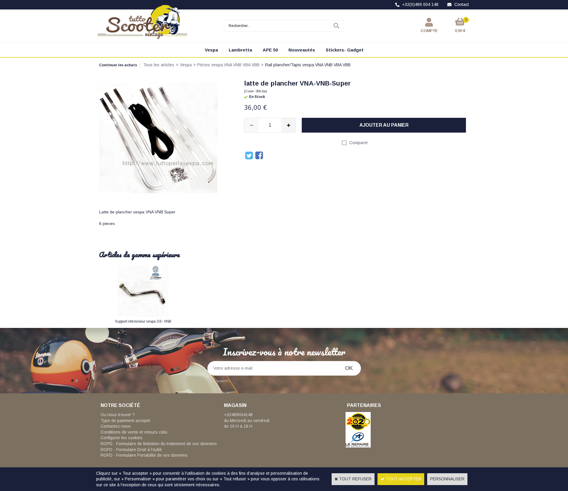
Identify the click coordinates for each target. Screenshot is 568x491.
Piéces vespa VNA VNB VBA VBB (228, 64)
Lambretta (240, 49)
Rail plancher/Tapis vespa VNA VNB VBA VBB (308, 64)
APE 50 (270, 49)
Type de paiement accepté (125, 420)
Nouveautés (301, 49)
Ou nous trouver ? (118, 414)
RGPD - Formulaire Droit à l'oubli (131, 449)
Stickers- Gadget (345, 49)
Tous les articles (158, 64)
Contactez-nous (116, 426)
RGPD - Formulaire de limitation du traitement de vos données (159, 443)
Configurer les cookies (122, 437)
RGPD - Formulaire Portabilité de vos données (144, 455)
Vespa (211, 49)
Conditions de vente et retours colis (134, 432)
